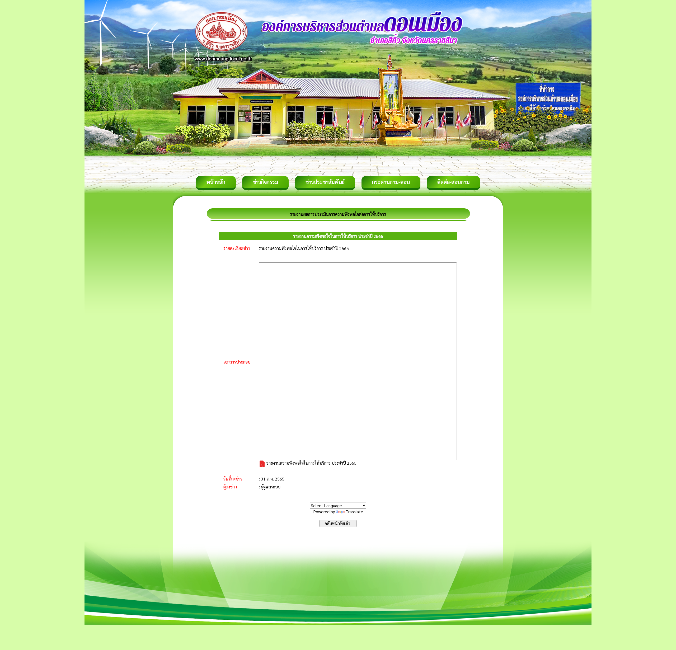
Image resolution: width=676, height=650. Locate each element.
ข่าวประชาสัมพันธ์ (325, 181)
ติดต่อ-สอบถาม (453, 181)
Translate (354, 511)
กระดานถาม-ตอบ (391, 181)
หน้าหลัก (215, 181)
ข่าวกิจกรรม (265, 181)
